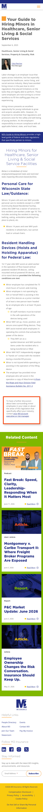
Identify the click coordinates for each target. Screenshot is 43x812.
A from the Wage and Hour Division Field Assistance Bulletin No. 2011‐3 (23, 382)
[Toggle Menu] (38, 7)
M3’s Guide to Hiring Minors (14, 134)
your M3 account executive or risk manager (17, 414)
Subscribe (34, 773)
